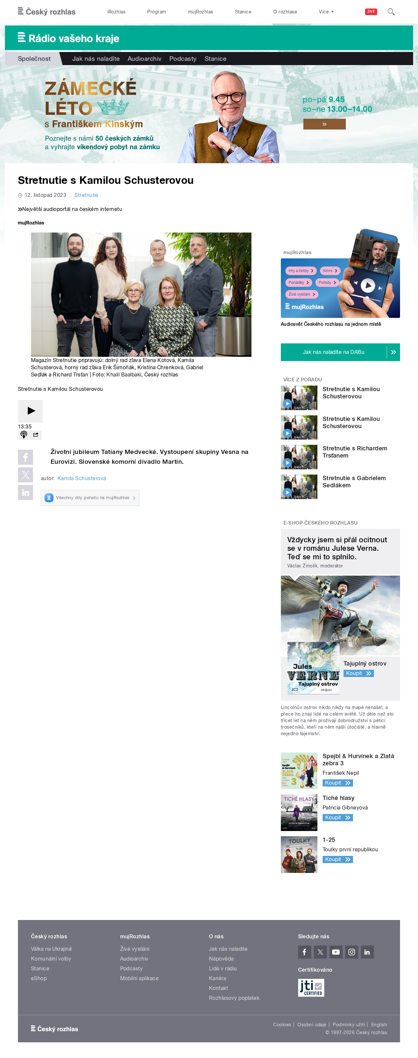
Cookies (282, 1024)
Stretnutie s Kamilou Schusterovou (351, 393)
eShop (39, 978)
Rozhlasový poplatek (234, 998)
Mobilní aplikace (139, 978)
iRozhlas (116, 11)
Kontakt (218, 988)
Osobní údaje (312, 1024)
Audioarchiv (145, 58)
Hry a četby (299, 271)
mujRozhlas (200, 11)
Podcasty (183, 58)
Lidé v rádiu (223, 968)
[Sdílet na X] (25, 474)
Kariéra (217, 978)
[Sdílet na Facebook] (25, 457)
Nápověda (221, 959)
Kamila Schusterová (81, 478)
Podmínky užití (349, 1024)
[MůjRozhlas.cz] (31, 223)
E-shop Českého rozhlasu (320, 523)
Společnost (34, 58)
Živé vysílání (299, 294)
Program (156, 11)
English (379, 1024)
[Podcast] (24, 435)
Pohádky (296, 282)
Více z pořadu (302, 380)
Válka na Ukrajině (51, 949)
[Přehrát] (30, 411)
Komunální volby (51, 959)
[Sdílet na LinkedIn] (25, 492)
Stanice (243, 11)
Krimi (327, 271)
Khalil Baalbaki (123, 375)
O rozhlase (285, 11)
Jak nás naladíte (96, 58)
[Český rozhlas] (46, 12)
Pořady (325, 282)
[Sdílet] (35, 435)
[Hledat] (391, 12)
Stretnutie (86, 195)
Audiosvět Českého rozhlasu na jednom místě (331, 324)
